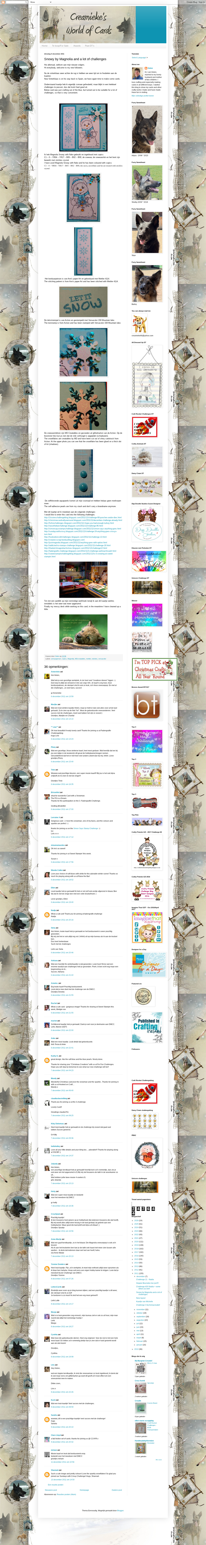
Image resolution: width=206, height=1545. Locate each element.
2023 (136, 1231)
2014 (136, 1263)
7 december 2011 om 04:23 (62, 1070)
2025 (136, 1224)
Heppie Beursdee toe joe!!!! (147, 1283)
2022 (136, 1234)
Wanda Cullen (57, 870)
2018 (136, 1249)
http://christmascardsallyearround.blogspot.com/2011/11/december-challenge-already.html (83, 520)
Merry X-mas (152, 1363)
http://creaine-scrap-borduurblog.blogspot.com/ (64, 540)
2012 (136, 1270)
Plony (53, 747)
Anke (53, 1038)
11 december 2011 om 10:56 (62, 1462)
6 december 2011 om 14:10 (62, 719)
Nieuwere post (51, 1490)
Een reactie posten (55, 1485)
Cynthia (54, 1335)
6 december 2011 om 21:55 (62, 995)
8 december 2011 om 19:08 (62, 1357)
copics (64, 659)
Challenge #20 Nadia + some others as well (148, 1288)
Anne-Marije (56, 1239)
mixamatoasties (58, 845)
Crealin (138, 1401)
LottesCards (56, 1287)
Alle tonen (159, 1460)
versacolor (102, 659)
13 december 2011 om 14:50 (62, 1480)
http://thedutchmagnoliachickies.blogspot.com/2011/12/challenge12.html (75, 548)
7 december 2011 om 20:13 (62, 1256)
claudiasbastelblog (59, 1098)
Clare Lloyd (56, 1435)
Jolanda (54, 1164)
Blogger (120, 1511)
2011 (136, 1273)
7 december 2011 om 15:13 (62, 1183)
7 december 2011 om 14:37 (62, 1156)
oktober (139, 1313)
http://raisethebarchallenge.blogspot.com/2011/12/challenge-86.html (73, 526)
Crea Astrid (140, 1381)
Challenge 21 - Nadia (145, 1279)
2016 (136, 1256)
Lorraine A (55, 817)
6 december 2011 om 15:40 (62, 762)
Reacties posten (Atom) (66, 1494)
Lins (53, 1365)
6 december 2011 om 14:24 (62, 739)
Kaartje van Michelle (144, 1301)
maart (139, 1338)
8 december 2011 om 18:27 (62, 1327)
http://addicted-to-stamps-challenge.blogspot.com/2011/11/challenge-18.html (77, 545)
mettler (88, 659)
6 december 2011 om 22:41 (62, 1048)
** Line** (54, 727)
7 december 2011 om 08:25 (62, 1115)
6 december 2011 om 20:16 (62, 920)
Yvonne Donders (58, 1264)
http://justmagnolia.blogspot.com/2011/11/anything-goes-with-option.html (75, 542)
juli (137, 1323)
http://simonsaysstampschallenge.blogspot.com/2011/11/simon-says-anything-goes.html (82, 529)
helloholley (55, 1146)
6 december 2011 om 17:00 (62, 809)
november (140, 1309)
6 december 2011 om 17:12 (62, 837)
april (138, 1334)
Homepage (84, 1490)
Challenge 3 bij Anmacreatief (148, 1305)
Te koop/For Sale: (60, 46)
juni (138, 1327)
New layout (140, 1298)
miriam (54, 1450)
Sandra (54, 1415)
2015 (136, 1259)
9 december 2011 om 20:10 (62, 1427)
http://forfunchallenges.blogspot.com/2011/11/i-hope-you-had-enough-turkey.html (79, 523)
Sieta (53, 928)
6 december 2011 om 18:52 (62, 880)
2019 (136, 1245)
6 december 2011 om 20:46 (62, 953)
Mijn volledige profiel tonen (143, 96)
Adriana (54, 961)
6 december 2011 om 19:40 (62, 902)
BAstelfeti (55, 792)
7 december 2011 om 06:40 (62, 1090)
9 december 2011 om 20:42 (62, 1442)
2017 (136, 1252)
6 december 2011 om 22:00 (62, 1030)
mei (138, 1331)
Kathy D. (54, 1056)
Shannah (55, 1470)
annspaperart (56, 659)
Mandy (54, 1078)
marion (54, 1021)
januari (139, 1345)
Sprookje (150, 1383)
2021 (136, 1238)
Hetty (53, 1191)
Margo (53, 1312)
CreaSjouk (55, 1214)
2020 (136, 1242)
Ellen (53, 888)
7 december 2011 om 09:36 (62, 1138)
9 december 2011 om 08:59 (62, 1407)
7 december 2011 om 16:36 (62, 1206)
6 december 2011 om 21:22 (62, 975)
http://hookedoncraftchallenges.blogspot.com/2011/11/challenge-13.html (75, 537)
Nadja (53, 910)
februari (139, 1341)
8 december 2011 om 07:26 (62, 1279)
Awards (77, 46)
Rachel (54, 1003)
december (140, 1276)
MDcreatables (80, 659)
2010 (136, 1349)
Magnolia (71, 659)
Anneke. (54, 983)
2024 (136, 1227)
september (141, 1317)
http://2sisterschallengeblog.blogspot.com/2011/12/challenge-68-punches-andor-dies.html (83, 517)
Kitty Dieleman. (57, 1124)
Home (45, 46)
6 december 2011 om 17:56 (62, 862)
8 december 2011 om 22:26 (62, 1392)
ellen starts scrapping (144, 1421)
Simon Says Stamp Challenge (85, 828)
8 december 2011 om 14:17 (62, 1304)
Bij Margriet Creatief (143, 1361)
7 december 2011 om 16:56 (62, 1231)
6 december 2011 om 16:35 (62, 784)
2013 (136, 1266)
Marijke (54, 704)
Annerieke (55, 672)
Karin (53, 1400)
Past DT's (89, 46)
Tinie (53, 770)
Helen (150, 68)
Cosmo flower (152, 1403)
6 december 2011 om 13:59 (62, 696)
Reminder (150, 1443)
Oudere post (117, 1490)
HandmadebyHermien (144, 1441)
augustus (140, 1320)
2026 (136, 1220)
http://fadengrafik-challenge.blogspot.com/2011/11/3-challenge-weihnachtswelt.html (80, 551)
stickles (94, 659)
